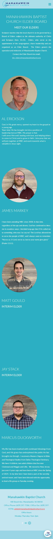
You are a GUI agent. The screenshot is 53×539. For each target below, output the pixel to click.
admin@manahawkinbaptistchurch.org (29, 509)
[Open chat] (47, 533)
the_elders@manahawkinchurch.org (26, 58)
